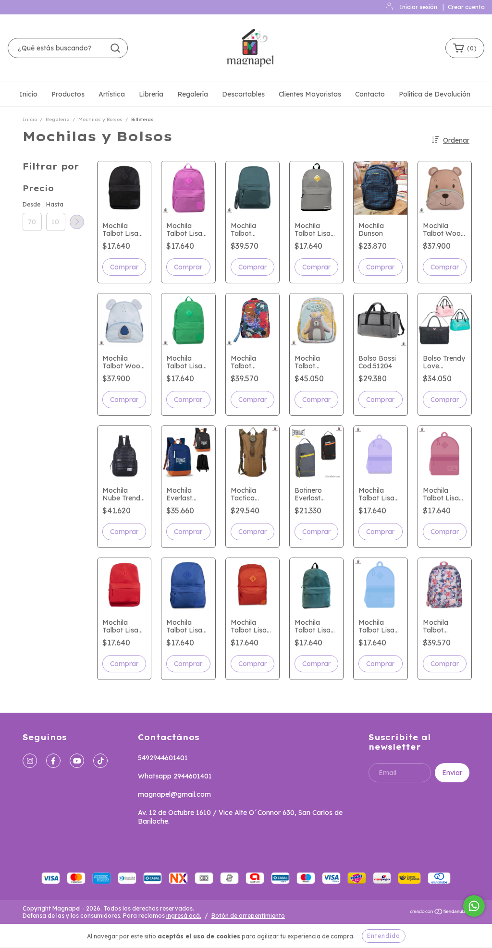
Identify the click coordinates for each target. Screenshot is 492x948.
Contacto (370, 94)
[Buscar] (115, 48)
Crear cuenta (466, 7)
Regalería (192, 94)
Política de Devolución (434, 94)
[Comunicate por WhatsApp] (474, 906)
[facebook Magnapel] (53, 761)
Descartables (243, 94)
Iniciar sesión (418, 7)
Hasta (54, 204)
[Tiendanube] (439, 912)
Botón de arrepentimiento (248, 915)
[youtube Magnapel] (77, 761)
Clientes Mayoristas (310, 94)
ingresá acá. (183, 915)
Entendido (383, 935)
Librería (151, 94)
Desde (31, 204)
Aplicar (77, 222)
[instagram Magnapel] (30, 761)
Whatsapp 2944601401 (175, 776)
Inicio (28, 94)
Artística (111, 94)
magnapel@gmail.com (174, 794)
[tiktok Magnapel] (100, 761)
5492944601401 (163, 758)
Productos (68, 94)
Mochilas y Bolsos (100, 119)
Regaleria (58, 119)
